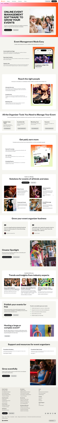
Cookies (16, 416)
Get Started (54, 1)
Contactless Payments (5, 406)
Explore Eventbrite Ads (21, 128)
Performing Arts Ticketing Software (25, 394)
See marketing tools (35, 128)
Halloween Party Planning (24, 406)
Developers (40, 400)
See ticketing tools (7, 128)
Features (8, 1)
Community (40, 397)
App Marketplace (41, 394)
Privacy (8, 416)
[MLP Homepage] (3, 1)
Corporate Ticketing (23, 395)
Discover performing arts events (47, 195)
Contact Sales (48, 1)
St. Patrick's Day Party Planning (25, 408)
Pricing (25, 1)
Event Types (14, 1)
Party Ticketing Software (24, 403)
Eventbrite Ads (4, 399)
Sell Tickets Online (5, 390)
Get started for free (26, 182)
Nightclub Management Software (25, 391)
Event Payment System (5, 393)
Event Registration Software (6, 391)
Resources (20, 1)
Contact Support (41, 405)
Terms (6, 416)
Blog (39, 390)
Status (3, 416)
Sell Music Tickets (23, 390)
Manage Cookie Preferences (22, 416)
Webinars (40, 399)
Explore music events (20, 194)
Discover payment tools (49, 128)
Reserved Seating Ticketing (6, 394)
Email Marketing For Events (6, 400)
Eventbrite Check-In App (6, 405)
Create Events (6, 3)
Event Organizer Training (7, 353)
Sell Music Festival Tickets (24, 400)
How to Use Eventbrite (42, 393)
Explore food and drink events (47, 208)
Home (2, 3)
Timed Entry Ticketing (5, 395)
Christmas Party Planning (24, 409)
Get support (33, 353)
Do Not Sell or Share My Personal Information (34, 416)
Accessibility (12, 416)
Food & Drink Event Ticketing (24, 393)
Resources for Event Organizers (43, 391)
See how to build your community (26, 294)
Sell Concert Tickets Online (24, 399)
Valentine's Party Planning (24, 410)
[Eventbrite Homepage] (1, 1)
